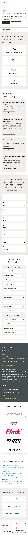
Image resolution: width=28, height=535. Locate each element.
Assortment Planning (8, 275)
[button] (2, 2)
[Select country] (20, 2)
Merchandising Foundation (9, 293)
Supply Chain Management (9, 323)
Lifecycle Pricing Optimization (10, 288)
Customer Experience (8, 328)
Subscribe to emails (5, 527)
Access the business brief (10, 168)
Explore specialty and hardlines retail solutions (12, 382)
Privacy (10, 523)
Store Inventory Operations (9, 310)
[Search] (18, 2)
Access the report (8, 150)
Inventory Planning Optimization (11, 284)
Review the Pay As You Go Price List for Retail (12, 481)
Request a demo (16, 23)
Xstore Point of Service (8, 306)
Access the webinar (9, 113)
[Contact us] (25, 2)
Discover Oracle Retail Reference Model (11, 483)
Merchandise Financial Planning (11, 270)
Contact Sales (6, 23)
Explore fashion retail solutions (8, 365)
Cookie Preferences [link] (5, 525)
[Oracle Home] (5, 2)
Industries (5, 6)
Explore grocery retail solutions (9, 398)
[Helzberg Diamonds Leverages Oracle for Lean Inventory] (14, 441)
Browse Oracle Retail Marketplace (9, 465)
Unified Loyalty (7, 301)
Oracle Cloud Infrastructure (9, 337)
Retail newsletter (14, 499)
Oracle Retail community (14, 513)
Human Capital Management (10, 332)
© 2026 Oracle (4, 523)
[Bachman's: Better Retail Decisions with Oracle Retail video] (14, 414)
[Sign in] (23, 2)
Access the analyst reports (7, 471)
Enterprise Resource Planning (10, 319)
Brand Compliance (7, 279)
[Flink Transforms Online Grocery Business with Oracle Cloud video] (14, 431)
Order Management (8, 297)
